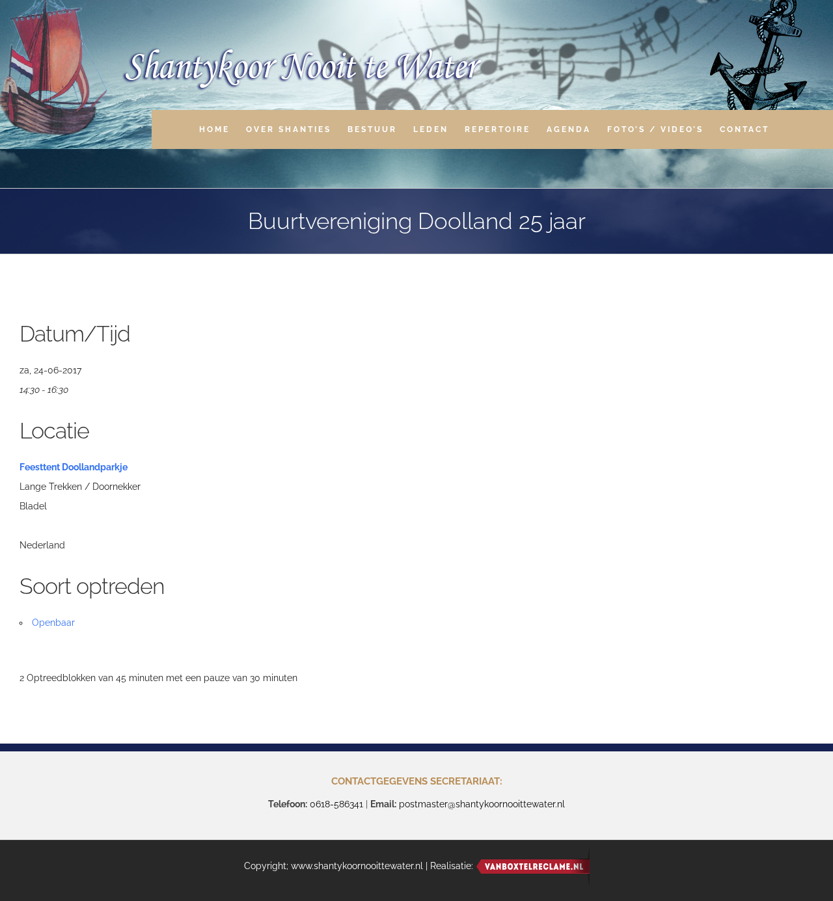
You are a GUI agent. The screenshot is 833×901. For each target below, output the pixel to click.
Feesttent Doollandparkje (74, 467)
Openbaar (53, 622)
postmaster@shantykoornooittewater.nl (482, 804)
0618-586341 (336, 804)
